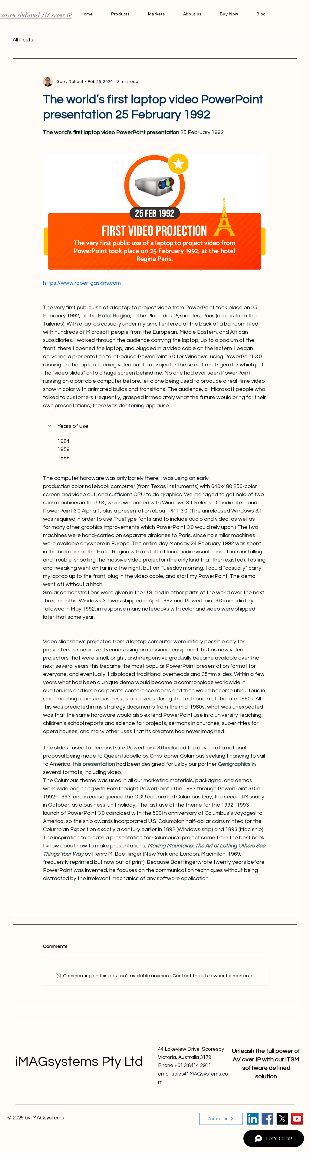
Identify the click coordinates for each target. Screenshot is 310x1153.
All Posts (23, 40)
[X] (282, 1119)
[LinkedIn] (253, 1119)
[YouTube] (297, 1119)
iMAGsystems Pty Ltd (79, 1062)
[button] (155, 426)
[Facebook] (267, 1119)
